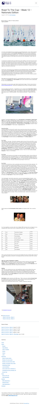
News (3, 373)
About (3, 344)
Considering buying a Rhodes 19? (9, 370)
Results (3, 346)
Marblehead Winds (6, 365)
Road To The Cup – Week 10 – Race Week (10, 334)
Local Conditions (5, 366)
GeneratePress (26, 403)
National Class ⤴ (5, 382)
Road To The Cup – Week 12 (8, 317)
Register (3, 379)
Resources (4, 356)
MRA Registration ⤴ (6, 380)
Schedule (3, 385)
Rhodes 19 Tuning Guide (7, 359)
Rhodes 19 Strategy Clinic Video (8, 363)
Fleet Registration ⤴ (6, 384)
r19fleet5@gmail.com (12, 395)
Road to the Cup (6, 315)
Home (3, 342)
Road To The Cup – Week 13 (7, 329)
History (3, 353)
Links (3, 354)
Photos (3, 351)
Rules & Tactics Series (6, 358)
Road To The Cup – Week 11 (7, 332)
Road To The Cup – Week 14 (8, 318)
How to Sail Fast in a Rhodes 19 (8, 368)
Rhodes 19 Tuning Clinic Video (8, 361)
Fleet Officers (5, 347)
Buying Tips (4, 372)
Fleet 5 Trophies (5, 349)
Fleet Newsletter (5, 377)
